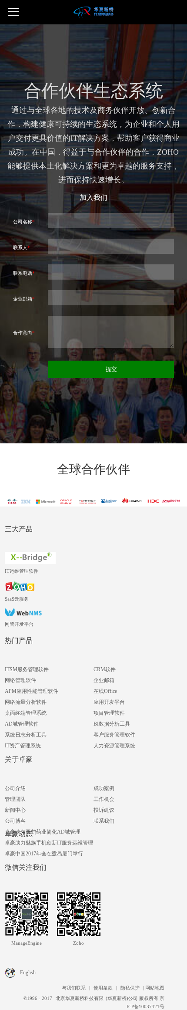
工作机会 (104, 799)
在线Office (105, 691)
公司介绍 (15, 788)
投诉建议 (104, 810)
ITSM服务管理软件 (27, 669)
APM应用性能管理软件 (31, 691)
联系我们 (104, 821)
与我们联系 (74, 987)
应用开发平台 (109, 702)
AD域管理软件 (22, 724)
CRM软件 (105, 669)
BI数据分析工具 (112, 724)
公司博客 (15, 821)
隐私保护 (130, 987)
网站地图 (154, 987)
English (28, 972)
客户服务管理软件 (114, 735)
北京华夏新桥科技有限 (80, 998)
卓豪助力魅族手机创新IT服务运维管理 (49, 843)
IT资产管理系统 (23, 746)
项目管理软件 (109, 713)
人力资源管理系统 (114, 746)
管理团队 (15, 799)
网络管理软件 (20, 680)
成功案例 (104, 788)
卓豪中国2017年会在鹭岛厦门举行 (44, 854)
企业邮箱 (104, 680)
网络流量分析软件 (26, 702)
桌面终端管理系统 (26, 713)
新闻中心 (15, 810)
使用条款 (102, 987)
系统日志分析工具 (26, 735)
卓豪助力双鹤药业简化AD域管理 (42, 832)
